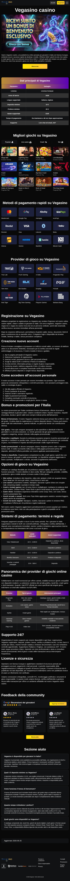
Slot (59, 142)
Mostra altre (35, 737)
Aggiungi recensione (58, 703)
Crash (42, 142)
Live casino (25, 142)
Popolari (8, 142)
